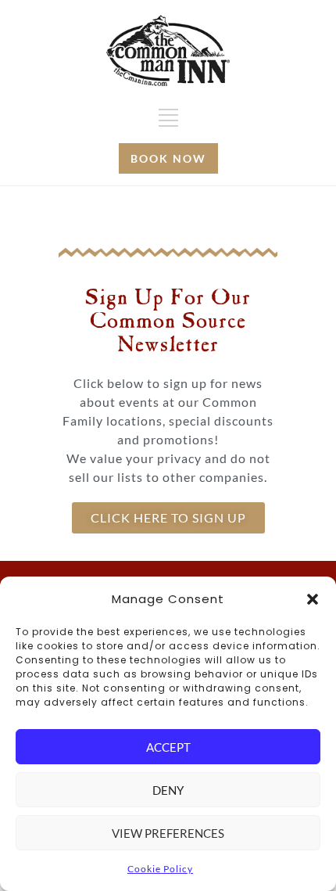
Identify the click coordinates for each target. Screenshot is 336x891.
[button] (312, 599)
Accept (168, 747)
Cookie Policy (160, 869)
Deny (168, 790)
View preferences (168, 833)
